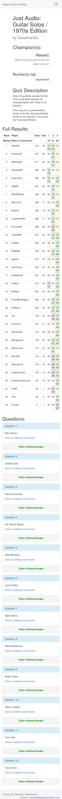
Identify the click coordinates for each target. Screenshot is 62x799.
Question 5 (11, 547)
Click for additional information (20, 437)
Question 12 (12, 760)
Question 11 (12, 730)
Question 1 (11, 426)
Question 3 (11, 487)
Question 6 (11, 578)
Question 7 (11, 608)
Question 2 (11, 456)
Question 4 (11, 517)
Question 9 (11, 669)
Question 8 (11, 639)
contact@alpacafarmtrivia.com (44, 797)
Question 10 (12, 700)
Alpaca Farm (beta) (15, 4)
